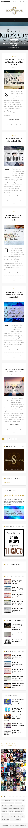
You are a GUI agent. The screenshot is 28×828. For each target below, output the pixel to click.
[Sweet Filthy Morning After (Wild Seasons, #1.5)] (24, 765)
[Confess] (5, 767)
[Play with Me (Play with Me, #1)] (24, 781)
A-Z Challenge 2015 (6, 800)
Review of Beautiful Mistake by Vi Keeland (17, 610)
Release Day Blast (15, 816)
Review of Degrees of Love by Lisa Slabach (17, 595)
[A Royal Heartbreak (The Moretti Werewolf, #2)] (18, 757)
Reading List (20, 814)
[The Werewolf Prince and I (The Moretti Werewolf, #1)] (14, 757)
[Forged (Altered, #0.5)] (14, 785)
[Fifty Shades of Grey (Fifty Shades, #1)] (11, 752)
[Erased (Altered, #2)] (18, 785)
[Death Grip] (24, 786)
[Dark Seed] (11, 790)
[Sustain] (18, 781)
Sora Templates (10, 825)
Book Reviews (14, 40)
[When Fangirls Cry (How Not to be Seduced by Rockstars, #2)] (18, 762)
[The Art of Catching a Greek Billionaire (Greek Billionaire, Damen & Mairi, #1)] (14, 762)
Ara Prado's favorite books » (20, 793)
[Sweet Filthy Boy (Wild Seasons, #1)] (21, 767)
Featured (16, 805)
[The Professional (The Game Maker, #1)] (18, 753)
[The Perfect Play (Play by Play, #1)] (24, 752)
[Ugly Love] (8, 767)
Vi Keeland (18, 819)
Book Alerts (21, 800)
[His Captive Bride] (5, 790)
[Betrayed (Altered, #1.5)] (11, 785)
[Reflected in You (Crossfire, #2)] (14, 752)
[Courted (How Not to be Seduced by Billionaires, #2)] (5, 762)
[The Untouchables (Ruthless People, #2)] (14, 776)
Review (22, 816)
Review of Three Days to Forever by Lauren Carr (17, 732)
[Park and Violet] (21, 757)
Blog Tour (15, 800)
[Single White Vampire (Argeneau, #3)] (21, 772)
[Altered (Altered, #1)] (8, 785)
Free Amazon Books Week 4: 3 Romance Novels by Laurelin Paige (14, 294)
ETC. (11, 805)
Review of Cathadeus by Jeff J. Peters (17, 588)
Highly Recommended (14, 808)
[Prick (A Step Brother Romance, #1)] (14, 781)
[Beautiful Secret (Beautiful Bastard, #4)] (5, 771)
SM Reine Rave (5, 819)
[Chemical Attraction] (2, 790)
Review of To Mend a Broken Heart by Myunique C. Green (17, 603)
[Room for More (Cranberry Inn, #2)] (5, 781)
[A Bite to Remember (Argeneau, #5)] (2, 776)
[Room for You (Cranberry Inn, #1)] (2, 781)
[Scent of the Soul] (14, 790)
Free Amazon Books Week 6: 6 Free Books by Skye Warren (14, 62)
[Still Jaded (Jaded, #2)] (2, 752)
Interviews (4, 811)
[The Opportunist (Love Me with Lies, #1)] (8, 771)
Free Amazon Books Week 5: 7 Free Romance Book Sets (14, 217)
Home (22, 808)
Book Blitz (4, 803)
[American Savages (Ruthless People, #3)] (11, 776)
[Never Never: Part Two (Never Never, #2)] (14, 766)
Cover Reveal (5, 805)
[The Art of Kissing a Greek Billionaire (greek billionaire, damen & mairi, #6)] (21, 785)
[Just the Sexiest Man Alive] (11, 757)
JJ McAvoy (11, 811)
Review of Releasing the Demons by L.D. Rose (18, 685)
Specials (12, 819)
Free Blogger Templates (20, 825)
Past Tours (13, 814)
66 (12, 439)
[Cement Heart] (24, 776)
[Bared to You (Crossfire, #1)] (21, 752)
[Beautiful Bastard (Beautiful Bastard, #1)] (8, 757)
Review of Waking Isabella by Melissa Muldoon (17, 581)
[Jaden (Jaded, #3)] (5, 752)
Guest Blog (4, 808)
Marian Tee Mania (19, 811)
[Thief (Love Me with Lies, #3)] (14, 771)
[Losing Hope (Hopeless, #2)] (24, 762)
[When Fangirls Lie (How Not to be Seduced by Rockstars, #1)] (2, 762)
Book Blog (14, 56)
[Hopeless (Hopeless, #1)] (21, 762)
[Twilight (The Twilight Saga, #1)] (8, 753)
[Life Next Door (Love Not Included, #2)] (18, 790)
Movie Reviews (5, 814)
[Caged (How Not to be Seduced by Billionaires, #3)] (11, 762)
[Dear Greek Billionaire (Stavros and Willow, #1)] (18, 776)
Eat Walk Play (7, 482)
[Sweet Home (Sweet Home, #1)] (8, 781)
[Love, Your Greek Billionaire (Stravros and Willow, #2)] (8, 790)
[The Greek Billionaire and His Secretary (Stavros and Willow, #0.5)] (21, 776)
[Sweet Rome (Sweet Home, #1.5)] (11, 781)
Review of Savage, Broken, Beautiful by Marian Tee (14, 44)
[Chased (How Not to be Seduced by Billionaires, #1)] (24, 757)
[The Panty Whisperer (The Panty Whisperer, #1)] (24, 790)
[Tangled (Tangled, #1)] (2, 757)
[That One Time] (21, 781)
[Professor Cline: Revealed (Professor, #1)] (5, 786)
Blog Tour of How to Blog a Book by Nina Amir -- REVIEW (18, 709)
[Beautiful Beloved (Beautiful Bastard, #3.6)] (18, 767)
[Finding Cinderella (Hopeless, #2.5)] (2, 767)
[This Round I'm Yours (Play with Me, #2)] (2, 785)
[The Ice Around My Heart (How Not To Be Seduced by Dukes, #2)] (8, 776)
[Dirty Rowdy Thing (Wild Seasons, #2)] (2, 771)
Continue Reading (14, 119)
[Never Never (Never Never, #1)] (11, 767)
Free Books (22, 805)
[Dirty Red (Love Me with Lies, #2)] (11, 771)
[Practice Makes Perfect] (21, 790)
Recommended (5, 816)
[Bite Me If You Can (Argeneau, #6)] (5, 776)
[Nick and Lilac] (8, 762)
